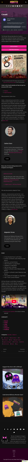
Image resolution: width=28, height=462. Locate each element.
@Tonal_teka (14, 209)
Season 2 (14, 334)
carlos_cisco (5, 120)
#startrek (17, 180)
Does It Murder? (21, 351)
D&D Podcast (5, 339)
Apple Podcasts (7, 92)
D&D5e (11, 339)
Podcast (12, 343)
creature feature (13, 337)
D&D (19, 337)
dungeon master (17, 339)
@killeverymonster (8, 173)
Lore (14, 453)
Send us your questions (9, 311)
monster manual (6, 343)
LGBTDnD (22, 341)
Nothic (4, 351)
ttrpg (16, 343)
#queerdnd (11, 180)
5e (2, 337)
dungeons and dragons (7, 341)
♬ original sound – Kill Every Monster (12, 184)
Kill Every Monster (14, 46)
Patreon (6, 90)
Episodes (9, 334)
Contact (14, 456)
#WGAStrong (12, 152)
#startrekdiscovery (8, 181)
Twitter (7, 158)
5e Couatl (6, 337)
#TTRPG (21, 150)
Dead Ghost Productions (14, 49)
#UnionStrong (18, 152)
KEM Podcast (15, 341)
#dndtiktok (6, 180)
